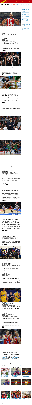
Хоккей (16, 4)
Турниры (21, 1)
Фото (17, 1)
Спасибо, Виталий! (23, 11)
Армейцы (23, 1)
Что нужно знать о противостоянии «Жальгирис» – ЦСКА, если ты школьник (25, 19)
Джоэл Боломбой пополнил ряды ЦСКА (25, 10)
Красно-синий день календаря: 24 (27, 25)
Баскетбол (14, 4)
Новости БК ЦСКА (5, 4)
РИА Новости (11, 358)
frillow (22, 28)
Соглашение (3, 403)
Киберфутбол (27, 4)
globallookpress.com (5, 357)
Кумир (7, 1)
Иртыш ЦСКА (25, 27)
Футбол (11, 4)
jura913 (22, 27)
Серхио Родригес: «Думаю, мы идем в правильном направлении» (25, 20)
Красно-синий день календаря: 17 (27, 24)
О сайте (1, 403)
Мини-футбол (24, 4)
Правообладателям (6, 403)
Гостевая (30, 1)
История (26, 1)
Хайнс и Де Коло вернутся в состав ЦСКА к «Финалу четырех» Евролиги (25, 18)
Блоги (11, 1)
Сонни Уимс (7, 303)
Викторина (9, 403)
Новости (10, 1)
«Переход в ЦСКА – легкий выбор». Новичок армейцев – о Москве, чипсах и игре (25, 9)
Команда (19, 1)
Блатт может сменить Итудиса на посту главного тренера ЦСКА (25, 14)
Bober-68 (22, 30)
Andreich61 (23, 24)
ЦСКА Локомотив (25, 30)
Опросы (13, 1)
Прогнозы (28, 1)
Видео (15, 1)
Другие (21, 4)
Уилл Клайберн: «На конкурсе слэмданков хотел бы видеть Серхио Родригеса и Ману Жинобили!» (25, 16)
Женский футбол (18, 4)
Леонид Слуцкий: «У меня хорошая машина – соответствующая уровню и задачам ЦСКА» (26, 29)
